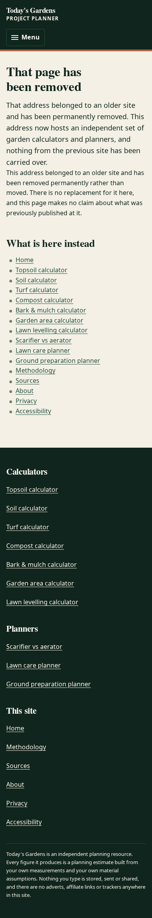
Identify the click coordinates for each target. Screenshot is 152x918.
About (25, 390)
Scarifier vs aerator (44, 340)
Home (25, 259)
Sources (27, 380)
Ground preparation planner (58, 360)
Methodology (35, 370)
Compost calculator (44, 300)
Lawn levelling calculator (52, 330)
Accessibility (33, 411)
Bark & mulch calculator (51, 310)
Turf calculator (37, 290)
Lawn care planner (43, 350)
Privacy (26, 400)
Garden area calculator (49, 320)
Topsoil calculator (41, 270)
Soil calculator (36, 280)
